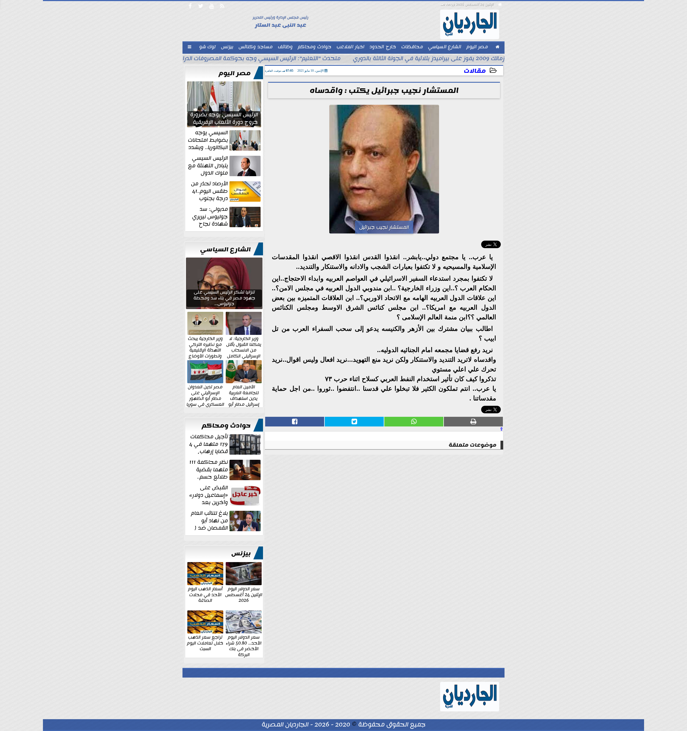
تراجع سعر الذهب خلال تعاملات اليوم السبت (205, 643)
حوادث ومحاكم (226, 425)
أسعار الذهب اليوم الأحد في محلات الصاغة (205, 594)
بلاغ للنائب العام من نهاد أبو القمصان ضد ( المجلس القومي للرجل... (226, 521)
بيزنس (241, 553)
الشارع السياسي (225, 249)
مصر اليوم (235, 73)
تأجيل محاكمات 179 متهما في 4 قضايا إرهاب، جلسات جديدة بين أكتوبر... (225, 444)
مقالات (475, 71)
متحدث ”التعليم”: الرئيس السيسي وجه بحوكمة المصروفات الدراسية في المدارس (241, 59)
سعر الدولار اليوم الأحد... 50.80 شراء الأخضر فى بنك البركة (243, 646)
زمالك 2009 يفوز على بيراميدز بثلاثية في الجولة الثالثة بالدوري (429, 59)
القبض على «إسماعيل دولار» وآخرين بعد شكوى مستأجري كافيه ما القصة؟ (225, 495)
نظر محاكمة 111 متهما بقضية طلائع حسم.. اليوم (225, 470)
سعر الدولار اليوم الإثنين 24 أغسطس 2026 (243, 594)
